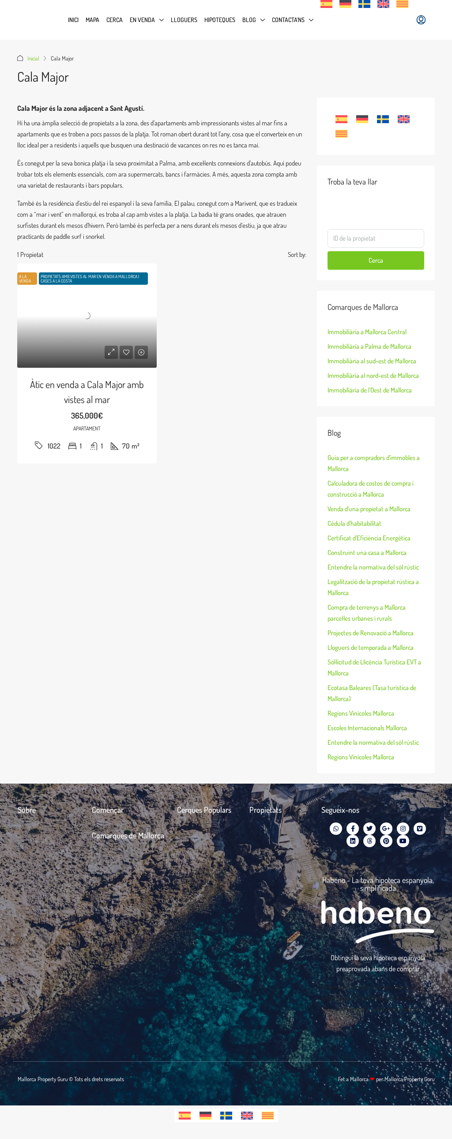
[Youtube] (403, 841)
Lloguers (184, 19)
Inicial (33, 58)
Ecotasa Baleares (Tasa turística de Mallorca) (372, 693)
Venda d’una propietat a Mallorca (369, 509)
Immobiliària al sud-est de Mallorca (372, 361)
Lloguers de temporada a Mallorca (371, 647)
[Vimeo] (420, 828)
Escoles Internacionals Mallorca (367, 728)
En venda (142, 19)
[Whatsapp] (336, 828)
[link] (87, 316)
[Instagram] (403, 828)
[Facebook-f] (353, 828)
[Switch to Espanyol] (326, 4)
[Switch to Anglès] (383, 4)
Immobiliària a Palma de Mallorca (369, 346)
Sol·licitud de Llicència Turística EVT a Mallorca (374, 667)
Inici (73, 19)
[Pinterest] (386, 841)
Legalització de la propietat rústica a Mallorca (373, 587)
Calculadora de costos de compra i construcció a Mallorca (371, 488)
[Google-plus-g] (386, 828)
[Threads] (369, 841)
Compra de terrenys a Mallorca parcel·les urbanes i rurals (367, 612)
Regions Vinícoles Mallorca (361, 713)
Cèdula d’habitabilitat (354, 523)
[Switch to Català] (341, 134)
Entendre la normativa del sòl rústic (373, 567)
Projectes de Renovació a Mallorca (371, 633)
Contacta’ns (288, 19)
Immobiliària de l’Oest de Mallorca (370, 390)
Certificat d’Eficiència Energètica (369, 538)
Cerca (114, 19)
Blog (249, 19)
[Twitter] (369, 828)
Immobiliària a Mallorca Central (367, 332)
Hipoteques (219, 19)
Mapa (92, 19)
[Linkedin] (353, 841)
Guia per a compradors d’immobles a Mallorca (374, 463)
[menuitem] (421, 20)
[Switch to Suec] (364, 4)
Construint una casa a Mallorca (367, 552)
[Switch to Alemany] (345, 4)
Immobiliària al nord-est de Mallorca (373, 375)
